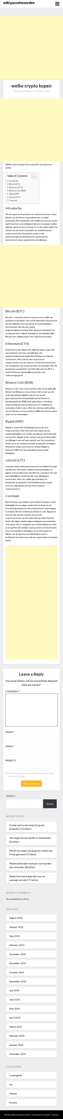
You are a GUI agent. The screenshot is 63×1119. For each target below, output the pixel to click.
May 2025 (14, 936)
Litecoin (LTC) (14, 197)
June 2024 (14, 999)
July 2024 (14, 990)
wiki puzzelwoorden (19, 3)
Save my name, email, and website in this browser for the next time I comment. (31, 775)
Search (10, 796)
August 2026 (16, 917)
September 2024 (17, 981)
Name (9, 731)
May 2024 (14, 1008)
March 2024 (15, 1026)
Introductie (13, 181)
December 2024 (17, 954)
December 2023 (17, 1054)
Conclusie (13, 200)
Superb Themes (51, 1114)
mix (11, 1084)
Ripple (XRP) (14, 194)
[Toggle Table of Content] (32, 176)
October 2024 (16, 972)
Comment (12, 691)
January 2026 (16, 927)
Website (10, 760)
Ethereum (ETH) (16, 187)
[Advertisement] (31, 47)
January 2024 (16, 1045)
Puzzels (13, 1102)
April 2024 (14, 1017)
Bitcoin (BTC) (14, 184)
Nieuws (13, 1093)
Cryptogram (15, 1075)
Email (9, 746)
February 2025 (16, 945)
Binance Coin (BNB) (17, 191)
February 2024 (16, 1035)
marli (46, 91)
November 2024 (17, 963)
